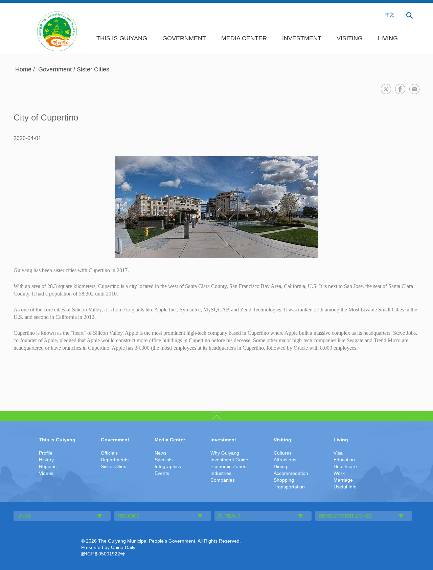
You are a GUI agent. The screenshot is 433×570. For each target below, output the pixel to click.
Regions (47, 466)
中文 (389, 14)
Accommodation (291, 473)
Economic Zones (228, 466)
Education (344, 459)
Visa (338, 453)
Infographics (168, 466)
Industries (220, 473)
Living (388, 38)
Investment (301, 38)
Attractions (285, 459)
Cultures (283, 453)
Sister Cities (93, 69)
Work (339, 473)
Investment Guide (229, 459)
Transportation (289, 486)
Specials (164, 459)
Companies (222, 480)
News (160, 453)
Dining (280, 466)
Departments (115, 459)
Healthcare (345, 466)
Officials (109, 453)
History (46, 459)
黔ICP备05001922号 (103, 553)
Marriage (343, 480)
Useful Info (345, 486)
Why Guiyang (224, 453)
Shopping (284, 480)
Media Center (244, 38)
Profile (45, 453)
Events (162, 473)
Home (23, 69)
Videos (46, 473)
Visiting (350, 38)
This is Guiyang (121, 38)
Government (184, 38)
